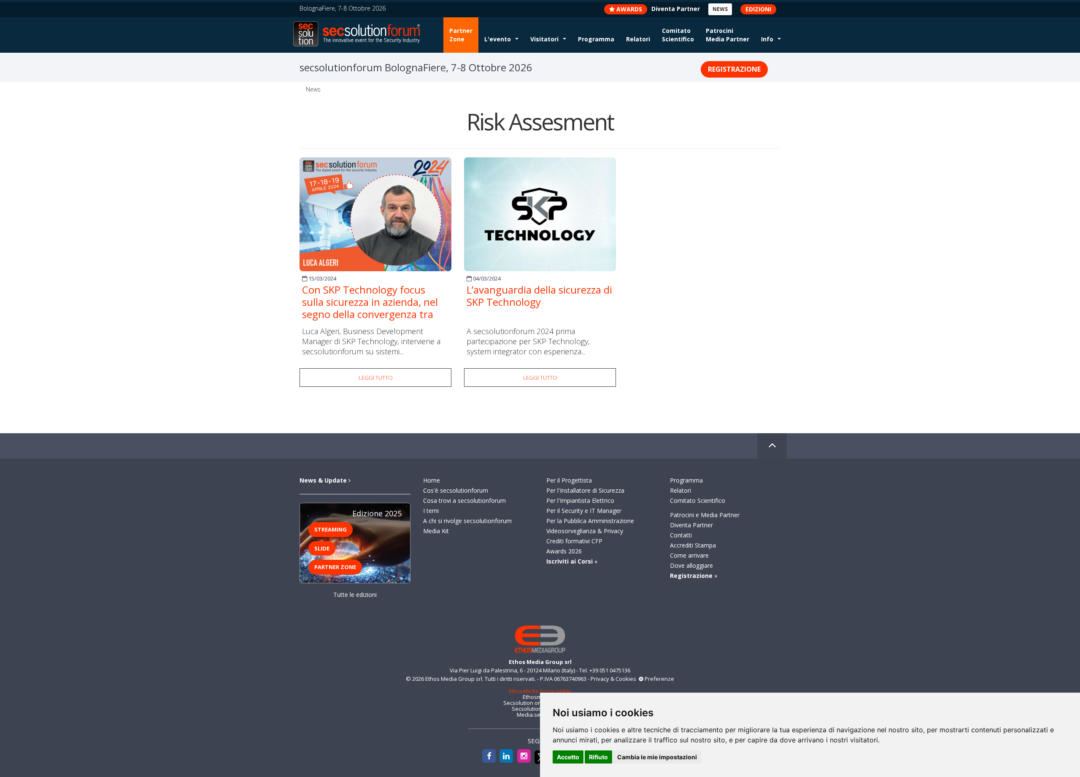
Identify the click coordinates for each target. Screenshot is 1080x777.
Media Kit (436, 531)
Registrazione (734, 69)
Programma (596, 39)
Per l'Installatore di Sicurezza (585, 490)
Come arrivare (689, 555)
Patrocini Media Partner (727, 35)
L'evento (497, 39)
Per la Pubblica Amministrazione (590, 521)
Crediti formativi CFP (574, 541)
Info (767, 39)
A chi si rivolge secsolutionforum (467, 521)
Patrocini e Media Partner (705, 515)
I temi (431, 511)
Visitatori (544, 39)
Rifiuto (598, 757)
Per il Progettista (569, 480)
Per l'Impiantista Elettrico (580, 500)
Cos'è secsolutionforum (455, 490)
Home (431, 480)
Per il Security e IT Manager (583, 511)
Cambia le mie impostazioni (657, 757)
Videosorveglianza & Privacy (584, 531)
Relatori (638, 39)
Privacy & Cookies (613, 679)
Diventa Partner (691, 525)
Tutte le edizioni (355, 595)
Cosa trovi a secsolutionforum (464, 500)
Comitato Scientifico (678, 35)
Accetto (568, 757)
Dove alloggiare (691, 565)
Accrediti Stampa (693, 545)
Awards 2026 (564, 551)
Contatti (681, 535)
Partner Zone (460, 35)
